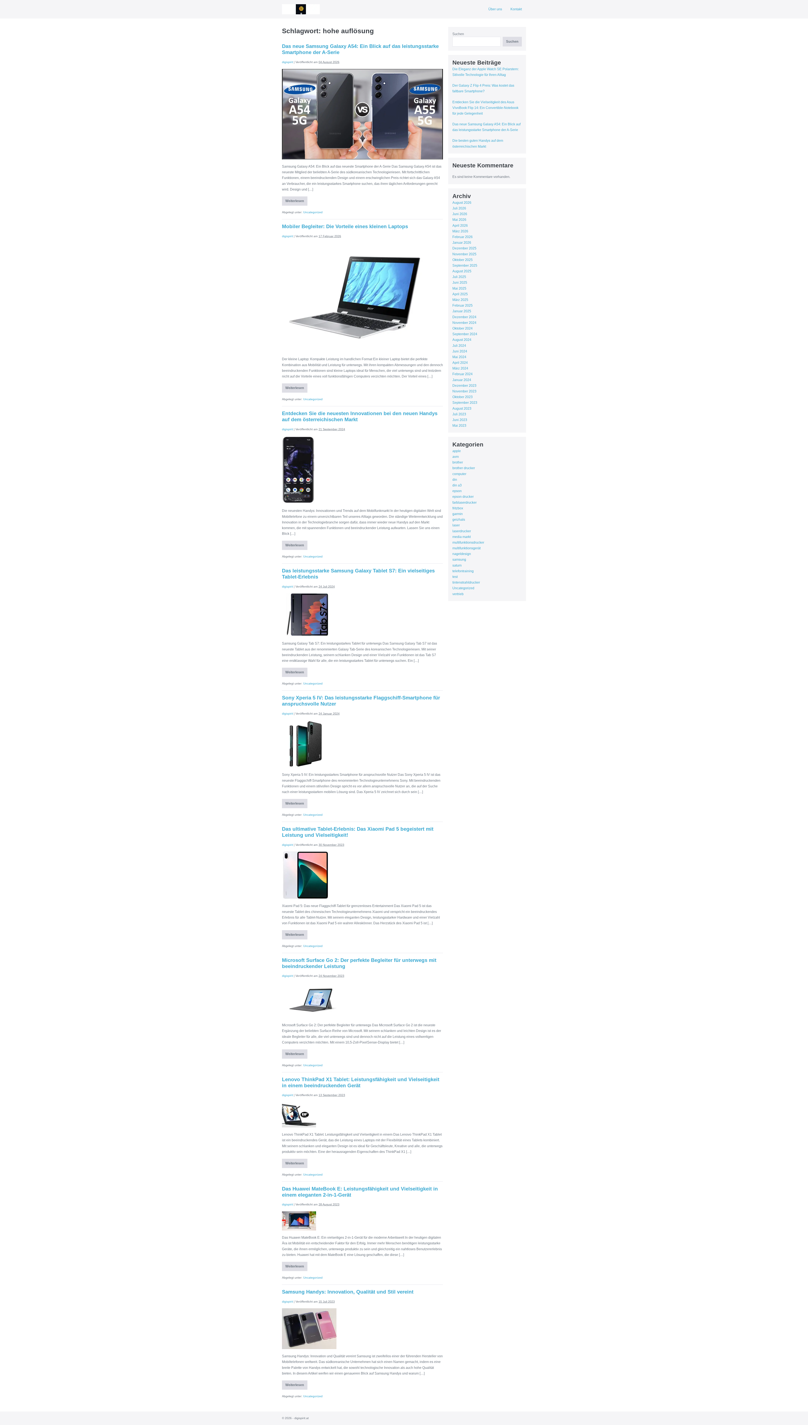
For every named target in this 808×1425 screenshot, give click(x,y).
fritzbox (457, 508)
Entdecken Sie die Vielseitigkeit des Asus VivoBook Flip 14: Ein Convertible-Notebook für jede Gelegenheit (485, 107)
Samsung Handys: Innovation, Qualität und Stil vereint (347, 1292)
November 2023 (464, 391)
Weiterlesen (296, 202)
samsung (459, 559)
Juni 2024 (459, 351)
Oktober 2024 (462, 328)
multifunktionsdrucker (468, 542)
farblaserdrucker (464, 502)
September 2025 (464, 265)
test (455, 577)
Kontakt (516, 9)
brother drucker (463, 468)
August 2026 (461, 202)
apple (456, 451)
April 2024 (460, 362)
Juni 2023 (459, 420)
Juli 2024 (459, 345)
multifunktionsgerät (466, 548)
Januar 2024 (461, 380)
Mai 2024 (459, 357)
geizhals (458, 519)
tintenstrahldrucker (466, 582)
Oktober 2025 (462, 260)
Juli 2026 (459, 208)
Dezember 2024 (464, 317)
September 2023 (464, 402)
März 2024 (460, 368)
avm (455, 456)
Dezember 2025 (464, 248)
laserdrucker (461, 531)
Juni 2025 (459, 282)
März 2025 (460, 300)
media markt (461, 537)
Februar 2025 (462, 305)
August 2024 (461, 340)
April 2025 (460, 294)
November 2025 (464, 254)
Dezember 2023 (464, 385)
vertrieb (458, 594)
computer (459, 474)
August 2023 (461, 408)
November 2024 (464, 322)
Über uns (495, 9)
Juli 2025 (459, 277)
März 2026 (460, 231)
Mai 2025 (459, 288)
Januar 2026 (461, 242)
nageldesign (461, 554)
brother (457, 462)
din (454, 479)
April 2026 (460, 225)
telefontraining (463, 571)
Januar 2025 (461, 311)
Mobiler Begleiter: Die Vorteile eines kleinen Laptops (345, 226)
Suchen (458, 34)
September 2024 (464, 334)
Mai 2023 (459, 425)
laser (456, 525)
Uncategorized (313, 212)
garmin (457, 514)
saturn (457, 565)
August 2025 (461, 271)
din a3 (457, 485)
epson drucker (463, 496)
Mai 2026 (459, 219)
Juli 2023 (459, 414)
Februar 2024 (462, 374)
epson (457, 491)
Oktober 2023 (462, 397)
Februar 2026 (462, 237)
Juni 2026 (459, 214)
